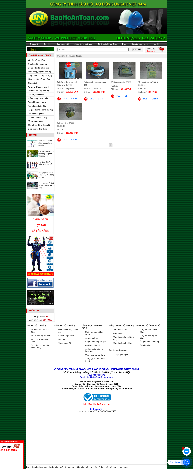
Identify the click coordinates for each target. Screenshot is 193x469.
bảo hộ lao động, (40, 467)
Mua (65, 98)
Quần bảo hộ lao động (95, 355)
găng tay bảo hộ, (93, 467)
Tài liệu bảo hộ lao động (107, 44)
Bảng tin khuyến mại (140, 44)
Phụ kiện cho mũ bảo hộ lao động (40, 346)
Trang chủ (34, 44)
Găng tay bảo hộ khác (122, 343)
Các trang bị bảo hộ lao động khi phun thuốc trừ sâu (46, 153)
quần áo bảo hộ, (67, 467)
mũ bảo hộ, (80, 467)
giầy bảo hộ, (54, 467)
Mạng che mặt (64, 343)
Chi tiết (74, 98)
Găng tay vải (118, 333)
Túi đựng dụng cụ (75, 56)
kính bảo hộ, (107, 467)
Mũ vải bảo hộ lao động (41, 336)
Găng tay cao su (120, 330)
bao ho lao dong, (120, 467)
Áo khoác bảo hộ (92, 345)
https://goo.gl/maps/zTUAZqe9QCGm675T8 (96, 411)
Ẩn (25, 441)
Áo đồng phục (91, 338)
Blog (124, 44)
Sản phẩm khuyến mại (83, 44)
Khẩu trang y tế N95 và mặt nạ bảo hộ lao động (46, 185)
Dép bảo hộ (145, 345)
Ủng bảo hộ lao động (149, 341)
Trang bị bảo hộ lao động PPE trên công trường (46, 175)
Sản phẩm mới (63, 44)
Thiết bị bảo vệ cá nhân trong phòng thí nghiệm (46, 143)
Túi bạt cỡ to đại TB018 (121, 82)
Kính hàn (62, 339)
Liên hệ (156, 44)
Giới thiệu (47, 44)
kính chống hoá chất (67, 336)
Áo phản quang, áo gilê (95, 341)
